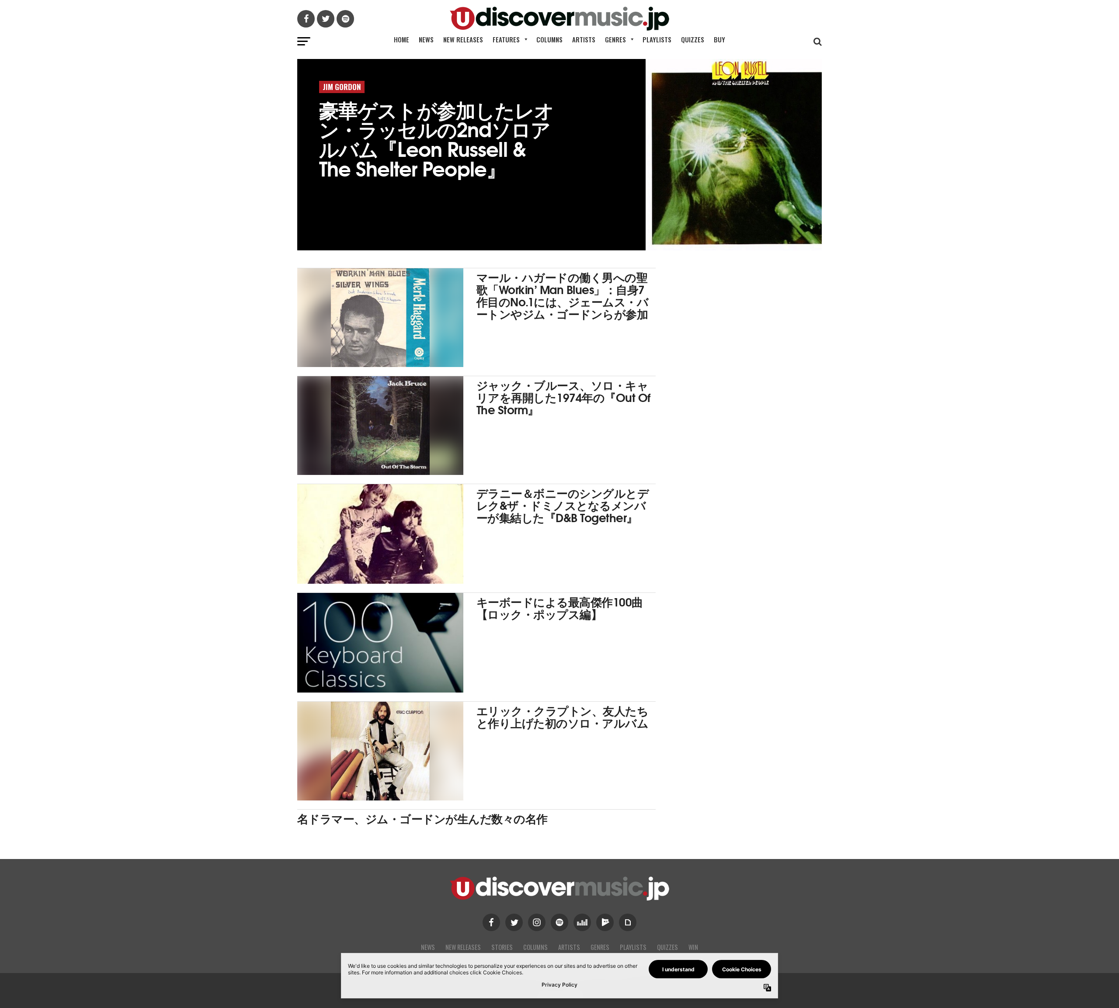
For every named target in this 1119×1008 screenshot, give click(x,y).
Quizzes (692, 39)
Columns (549, 39)
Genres (615, 39)
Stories (502, 947)
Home (401, 39)
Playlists (657, 39)
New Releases (463, 39)
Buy (719, 39)
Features (506, 39)
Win (693, 947)
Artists (583, 39)
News (426, 39)
